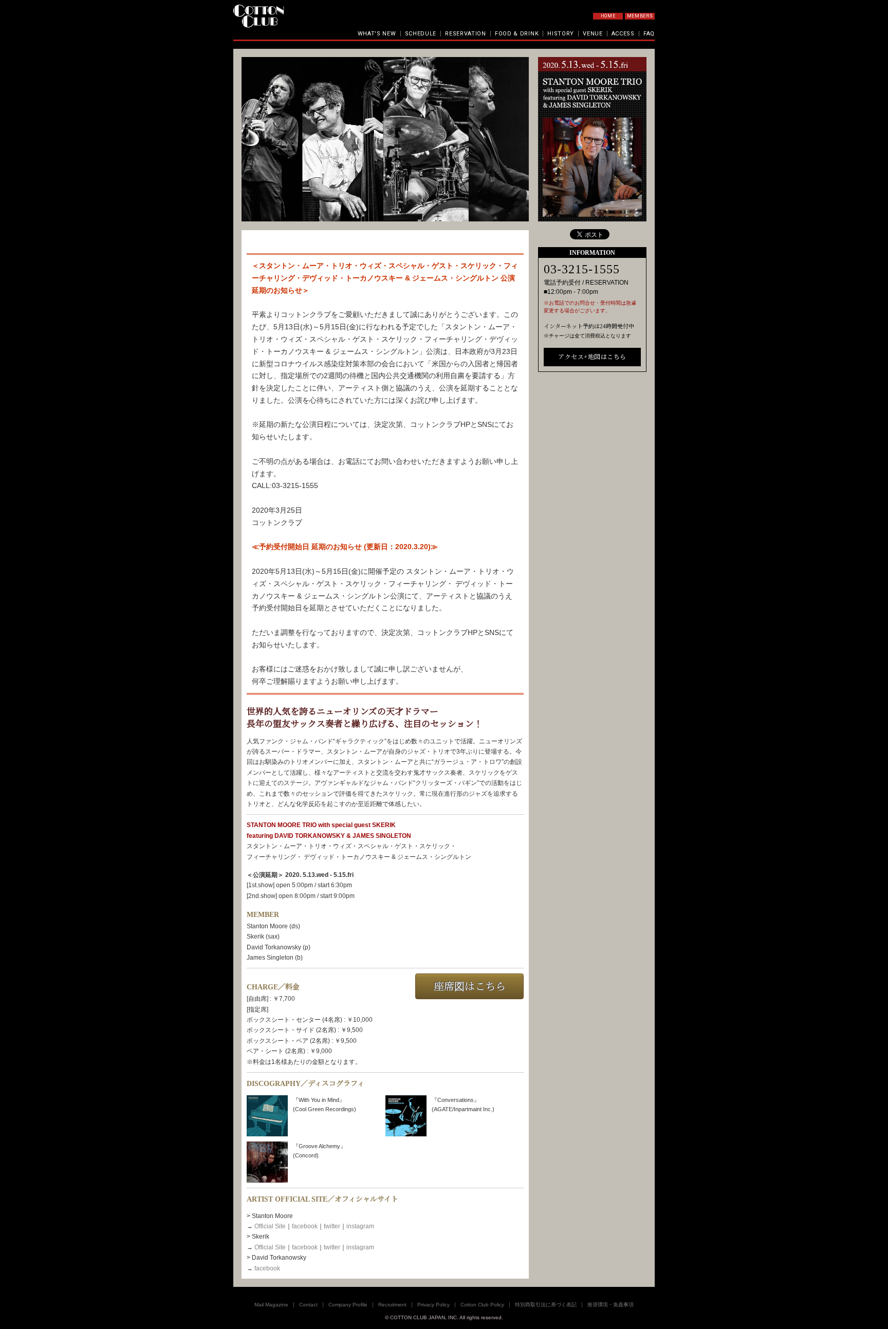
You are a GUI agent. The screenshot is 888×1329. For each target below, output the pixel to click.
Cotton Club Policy (482, 1304)
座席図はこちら (470, 986)
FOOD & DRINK (517, 33)
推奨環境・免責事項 (610, 1304)
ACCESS (623, 33)
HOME (608, 15)
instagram (360, 1226)
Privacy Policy (433, 1304)
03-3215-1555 (582, 269)
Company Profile (347, 1304)
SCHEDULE (421, 33)
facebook (305, 1226)
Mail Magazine (271, 1304)
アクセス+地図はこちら (592, 357)
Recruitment (392, 1304)
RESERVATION (465, 33)
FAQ (649, 33)
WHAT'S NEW (377, 33)
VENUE (593, 33)
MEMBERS (640, 15)
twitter (332, 1226)
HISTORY (560, 33)
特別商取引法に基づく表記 (546, 1304)
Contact (308, 1304)
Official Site (270, 1226)
